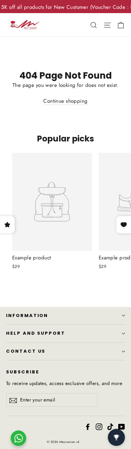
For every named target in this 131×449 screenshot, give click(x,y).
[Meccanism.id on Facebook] (87, 426)
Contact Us (25, 351)
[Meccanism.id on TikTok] (110, 426)
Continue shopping (65, 101)
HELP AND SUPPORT (35, 333)
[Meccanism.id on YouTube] (121, 426)
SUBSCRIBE (22, 372)
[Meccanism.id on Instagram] (99, 426)
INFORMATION (27, 315)
